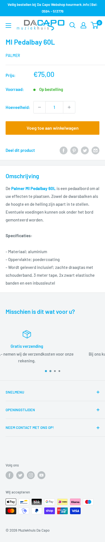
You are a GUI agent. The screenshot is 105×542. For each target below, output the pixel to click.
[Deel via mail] (95, 150)
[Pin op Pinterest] (74, 150)
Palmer (13, 55)
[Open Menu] (8, 25)
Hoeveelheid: (18, 107)
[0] (94, 25)
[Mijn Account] (83, 25)
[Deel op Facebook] (63, 150)
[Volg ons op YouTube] (41, 475)
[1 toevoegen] (69, 107)
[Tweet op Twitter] (85, 150)
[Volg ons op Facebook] (9, 475)
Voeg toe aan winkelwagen (53, 128)
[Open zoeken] (72, 25)
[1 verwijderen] (39, 107)
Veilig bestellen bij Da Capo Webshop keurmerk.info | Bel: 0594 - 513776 (53, 7)
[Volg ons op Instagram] (31, 475)
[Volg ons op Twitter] (20, 475)
